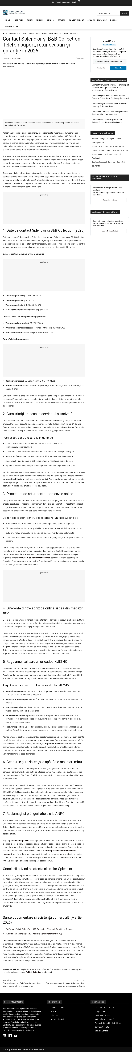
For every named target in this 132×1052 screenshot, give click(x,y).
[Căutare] (79, 2)
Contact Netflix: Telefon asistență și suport (110, 150)
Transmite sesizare (110, 200)
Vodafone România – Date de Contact (108, 146)
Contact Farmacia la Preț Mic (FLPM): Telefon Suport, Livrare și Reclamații (107, 121)
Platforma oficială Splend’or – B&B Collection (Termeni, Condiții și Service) (39, 929)
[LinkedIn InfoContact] (4, 1036)
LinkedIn (118, 68)
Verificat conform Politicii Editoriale (108, 61)
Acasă (5, 33)
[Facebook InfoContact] (10, 1036)
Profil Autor (101, 68)
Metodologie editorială (110, 231)
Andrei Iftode (16, 58)
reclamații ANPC (22, 840)
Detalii (74, 2)
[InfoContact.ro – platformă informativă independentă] (14, 15)
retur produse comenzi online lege (34, 557)
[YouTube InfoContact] (15, 1036)
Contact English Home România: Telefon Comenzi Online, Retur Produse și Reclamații (110, 97)
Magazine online (14, 33)
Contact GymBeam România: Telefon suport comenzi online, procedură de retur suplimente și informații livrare (110, 87)
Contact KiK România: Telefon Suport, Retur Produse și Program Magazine (110, 113)
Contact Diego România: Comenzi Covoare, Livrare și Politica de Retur (109, 105)
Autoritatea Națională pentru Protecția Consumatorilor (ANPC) (34, 934)
